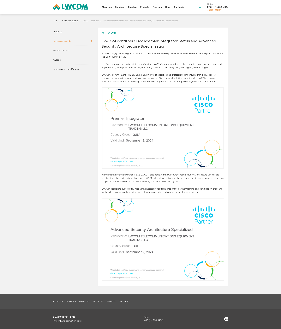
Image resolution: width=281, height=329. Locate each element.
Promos (157, 7)
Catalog (132, 7)
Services (119, 7)
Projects (144, 7)
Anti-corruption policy (71, 321)
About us (107, 7)
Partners (84, 301)
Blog (167, 7)
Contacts (179, 7)
